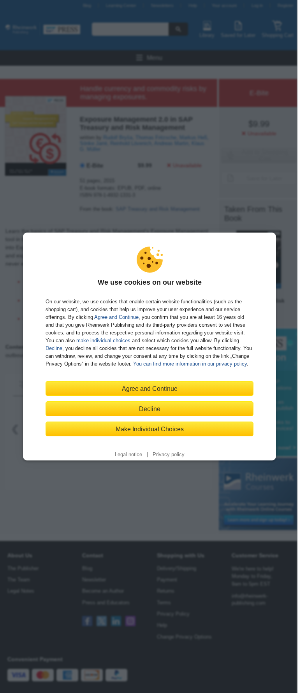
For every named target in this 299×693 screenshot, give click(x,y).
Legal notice (128, 454)
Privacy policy (169, 454)
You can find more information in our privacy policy (190, 364)
